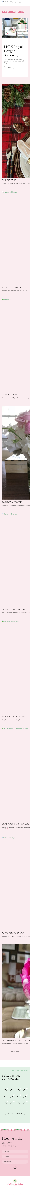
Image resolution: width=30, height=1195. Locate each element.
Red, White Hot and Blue (14, 717)
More (9, 68)
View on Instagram (15, 1114)
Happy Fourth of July (13, 933)
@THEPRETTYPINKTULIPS (20, 1071)
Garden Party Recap (12, 502)
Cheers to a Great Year (13, 609)
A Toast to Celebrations (14, 287)
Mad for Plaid (9, 180)
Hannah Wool (18, 1194)
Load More (15, 1051)
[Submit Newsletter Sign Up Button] (15, 1167)
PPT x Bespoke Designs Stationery (14, 51)
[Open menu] (27, 3)
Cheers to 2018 (9, 395)
